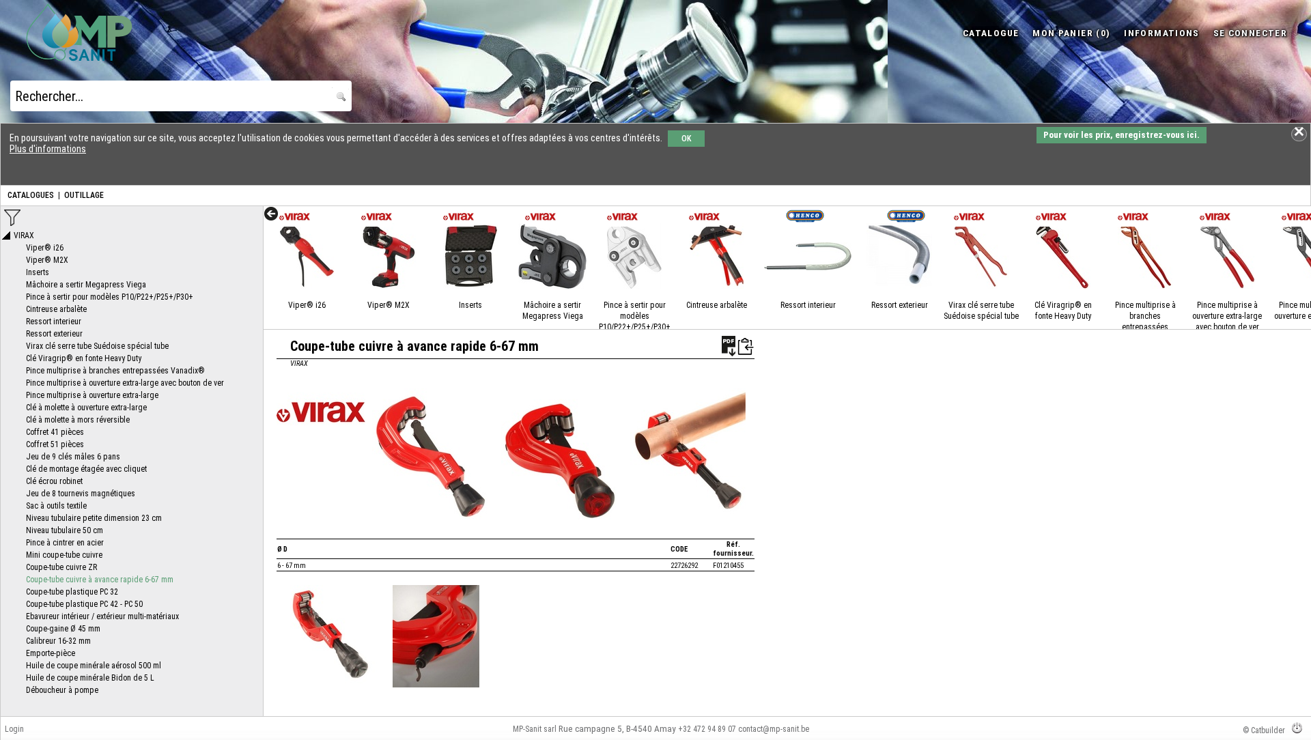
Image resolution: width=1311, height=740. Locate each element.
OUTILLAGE (84, 195)
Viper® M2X (388, 305)
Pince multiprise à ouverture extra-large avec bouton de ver (1227, 316)
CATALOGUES (31, 195)
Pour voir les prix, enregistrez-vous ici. (1121, 135)
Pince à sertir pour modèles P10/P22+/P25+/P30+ (635, 316)
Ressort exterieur (899, 305)
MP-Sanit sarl (534, 729)
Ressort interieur (808, 305)
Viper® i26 (307, 305)
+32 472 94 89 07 (707, 729)
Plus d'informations (48, 148)
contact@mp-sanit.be (773, 729)
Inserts (470, 305)
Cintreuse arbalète (716, 305)
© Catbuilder (1264, 730)
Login (14, 729)
